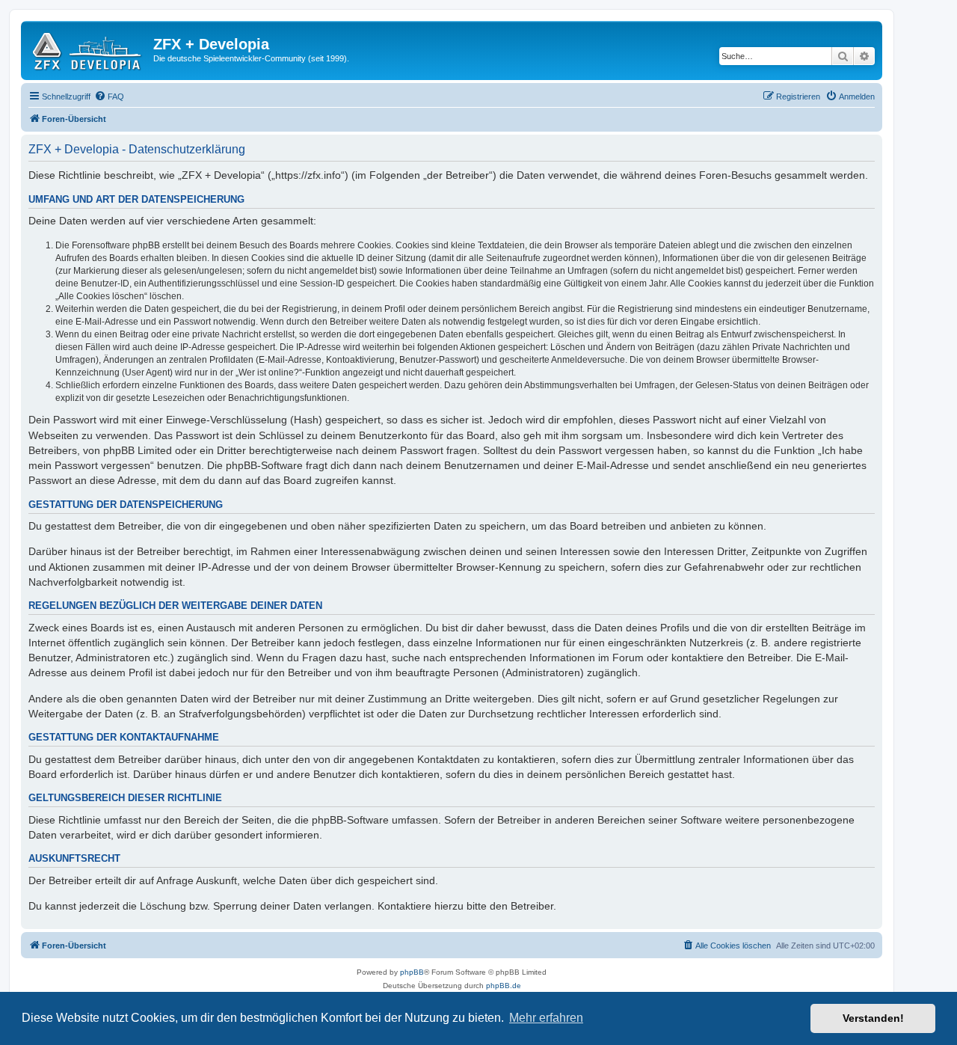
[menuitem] (109, 96)
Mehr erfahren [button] (546, 1017)
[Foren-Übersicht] (89, 49)
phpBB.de (503, 985)
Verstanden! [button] (873, 1018)
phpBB (412, 972)
